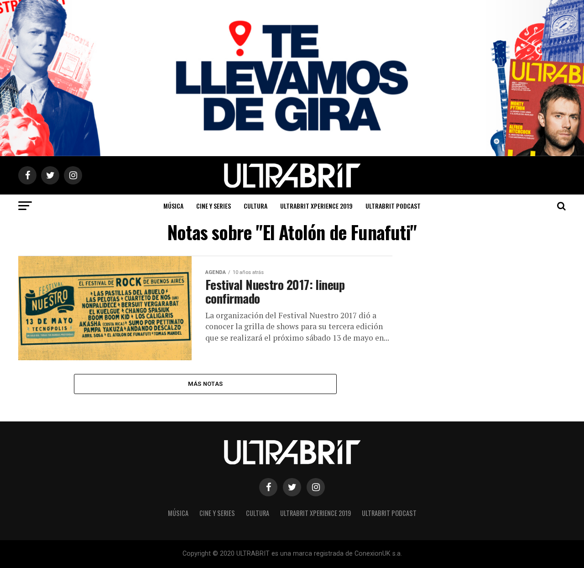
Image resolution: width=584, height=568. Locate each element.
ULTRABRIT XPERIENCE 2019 (316, 205)
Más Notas (205, 383)
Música (173, 205)
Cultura (255, 205)
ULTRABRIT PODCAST (393, 205)
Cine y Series (213, 205)
